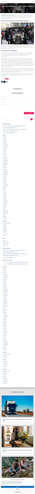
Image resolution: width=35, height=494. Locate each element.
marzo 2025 (5, 155)
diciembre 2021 (5, 200)
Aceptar (17, 486)
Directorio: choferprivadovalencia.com (9, 257)
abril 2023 (4, 179)
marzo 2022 (5, 195)
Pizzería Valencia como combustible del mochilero (10, 131)
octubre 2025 (5, 148)
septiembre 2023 (5, 174)
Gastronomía (5, 226)
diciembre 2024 (5, 158)
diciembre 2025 (5, 144)
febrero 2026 (5, 141)
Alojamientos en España (6, 354)
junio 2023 (4, 176)
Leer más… (28, 423)
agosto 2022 (5, 186)
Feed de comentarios (6, 243)
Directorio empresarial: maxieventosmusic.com (10, 127)
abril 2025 (4, 153)
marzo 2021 (5, 207)
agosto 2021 (5, 204)
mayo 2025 (4, 151)
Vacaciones (4, 235)
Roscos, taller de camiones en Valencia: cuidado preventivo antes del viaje (14, 250)
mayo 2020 (4, 218)
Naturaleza (4, 228)
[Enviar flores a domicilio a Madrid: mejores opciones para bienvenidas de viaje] (17, 436)
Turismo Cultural (5, 233)
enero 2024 (4, 169)
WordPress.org (5, 245)
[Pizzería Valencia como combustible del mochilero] (17, 467)
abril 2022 (4, 193)
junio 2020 (4, 216)
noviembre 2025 (5, 146)
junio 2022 (4, 190)
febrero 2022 (5, 197)
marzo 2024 (5, 165)
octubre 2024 (5, 162)
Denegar (17, 489)
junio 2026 (4, 137)
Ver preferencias (17, 491)
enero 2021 (4, 209)
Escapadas (4, 448)
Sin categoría (5, 361)
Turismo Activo (5, 231)
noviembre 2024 (5, 160)
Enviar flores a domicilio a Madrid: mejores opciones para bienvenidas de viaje (15, 129)
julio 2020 (4, 214)
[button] (33, 479)
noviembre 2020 (5, 211)
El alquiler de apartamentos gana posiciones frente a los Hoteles (18, 262)
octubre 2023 (5, 172)
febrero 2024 (5, 167)
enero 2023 (4, 183)
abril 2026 (4, 139)
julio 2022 (4, 188)
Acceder (4, 240)
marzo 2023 (5, 181)
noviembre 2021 (5, 202)
